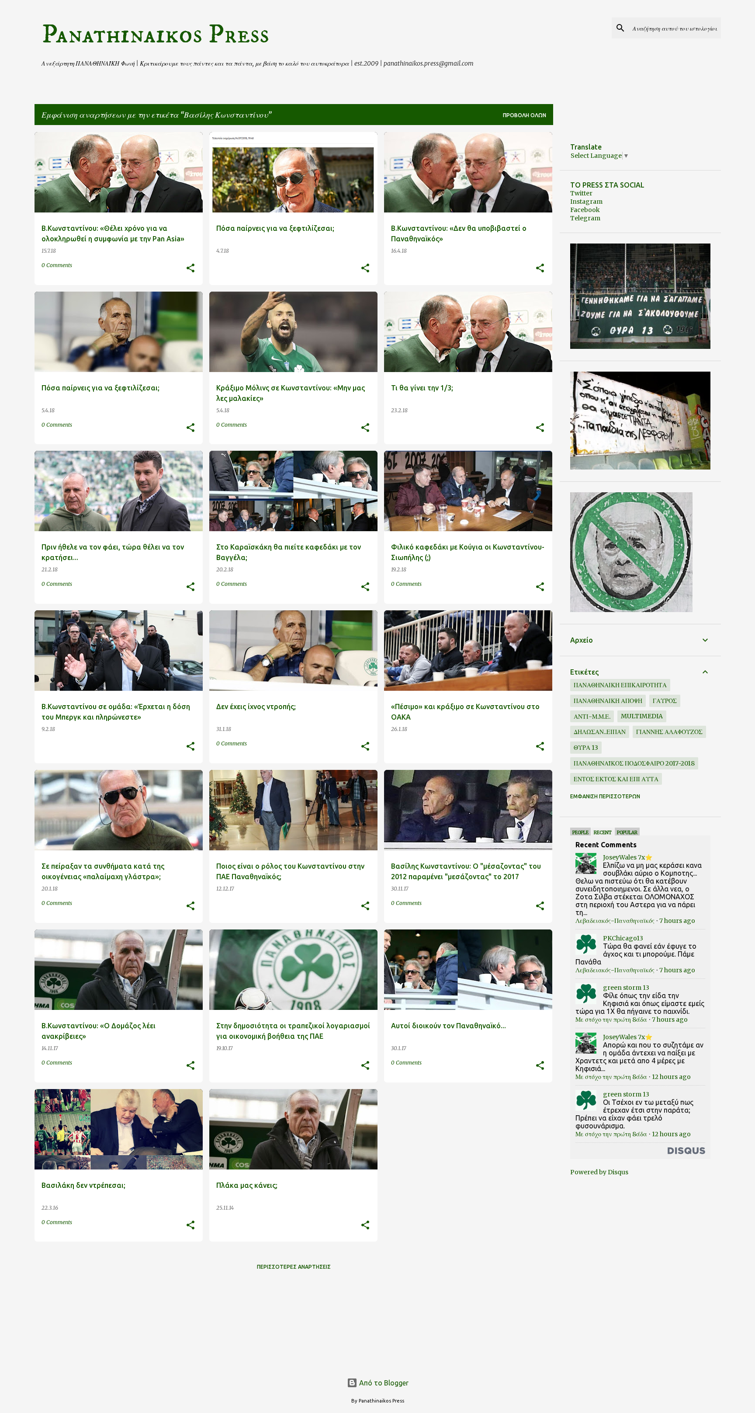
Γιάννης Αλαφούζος (669, 732)
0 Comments (57, 265)
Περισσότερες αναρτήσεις (294, 1267)
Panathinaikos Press (155, 34)
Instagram (586, 201)
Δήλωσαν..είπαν (600, 732)
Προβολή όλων (524, 115)
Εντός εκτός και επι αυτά (616, 779)
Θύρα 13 (586, 748)
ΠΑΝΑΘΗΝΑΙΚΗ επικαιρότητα (620, 685)
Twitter (581, 193)
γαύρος (665, 701)
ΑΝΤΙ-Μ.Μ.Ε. (592, 716)
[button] (190, 269)
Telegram (585, 218)
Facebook (585, 210)
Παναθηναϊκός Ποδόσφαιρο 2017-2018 (634, 763)
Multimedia (642, 716)
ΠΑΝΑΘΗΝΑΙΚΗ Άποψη (608, 701)
